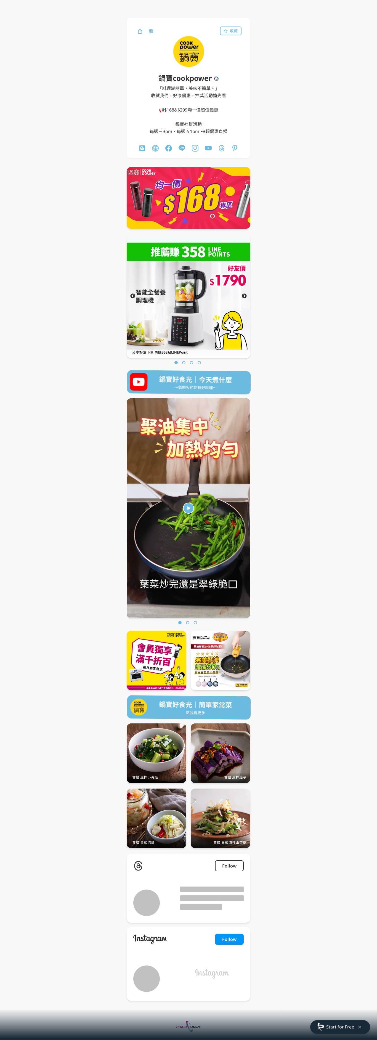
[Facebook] (168, 148)
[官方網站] (155, 148)
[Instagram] (195, 148)
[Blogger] (142, 148)
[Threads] (221, 148)
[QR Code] (151, 30)
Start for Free (340, 1027)
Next (244, 296)
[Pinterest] (234, 148)
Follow (229, 866)
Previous (133, 296)
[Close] (359, 1027)
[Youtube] (208, 148)
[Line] (181, 148)
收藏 (234, 30)
